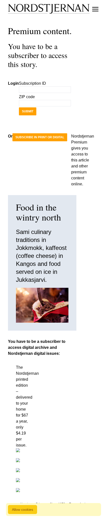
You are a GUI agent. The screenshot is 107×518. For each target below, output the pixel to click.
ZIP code (27, 97)
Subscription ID (32, 83)
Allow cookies (22, 510)
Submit (27, 111)
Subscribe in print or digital (39, 137)
